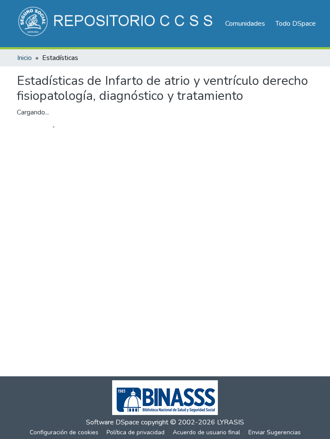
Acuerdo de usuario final (206, 432)
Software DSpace (112, 422)
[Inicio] (117, 23)
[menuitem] (298, 23)
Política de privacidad (136, 432)
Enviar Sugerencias (274, 432)
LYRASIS (230, 422)
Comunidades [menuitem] (245, 23)
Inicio (24, 58)
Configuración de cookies (64, 432)
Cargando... (33, 112)
